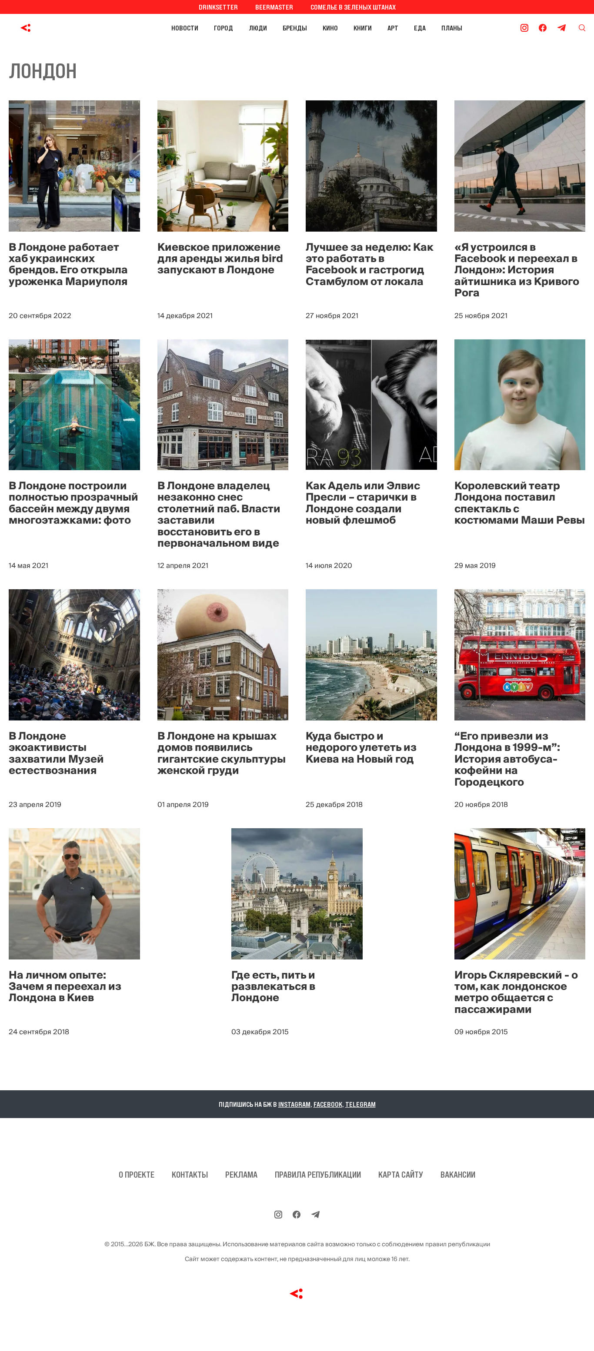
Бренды (295, 28)
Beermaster (274, 7)
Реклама (241, 1174)
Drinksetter (218, 7)
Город (223, 28)
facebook (328, 1104)
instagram (294, 1104)
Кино (330, 28)
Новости (184, 28)
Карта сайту (400, 1174)
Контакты (190, 1174)
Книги (363, 28)
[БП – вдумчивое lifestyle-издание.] (64, 27)
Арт (392, 28)
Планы (451, 28)
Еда (420, 28)
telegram (360, 1104)
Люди (258, 28)
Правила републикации (318, 1174)
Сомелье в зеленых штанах (353, 7)
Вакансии (457, 1174)
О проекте (136, 1174)
